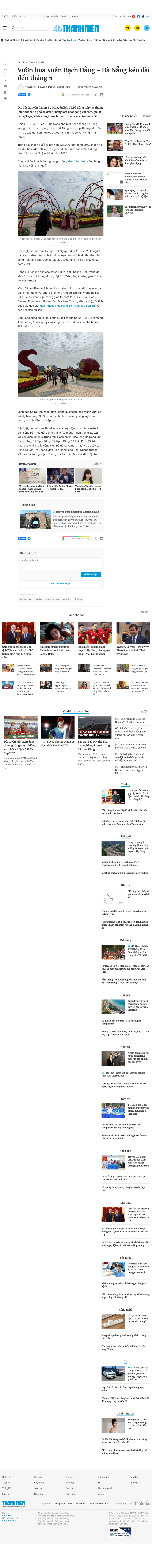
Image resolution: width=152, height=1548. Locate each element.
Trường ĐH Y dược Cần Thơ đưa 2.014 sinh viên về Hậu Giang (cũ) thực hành (138, 1161)
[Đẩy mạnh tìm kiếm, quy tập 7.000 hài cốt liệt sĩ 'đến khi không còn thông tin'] (113, 796)
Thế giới (24, 40)
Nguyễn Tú (30, 87)
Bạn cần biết (52, 16)
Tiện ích (64, 16)
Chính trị (8, 40)
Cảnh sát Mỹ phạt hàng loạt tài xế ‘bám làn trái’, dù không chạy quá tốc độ (125, 1400)
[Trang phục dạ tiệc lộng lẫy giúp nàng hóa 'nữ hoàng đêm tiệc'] (113, 1425)
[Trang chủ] (2, 40)
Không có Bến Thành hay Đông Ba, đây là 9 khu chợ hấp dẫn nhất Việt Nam (125, 1033)
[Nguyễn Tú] (21, 87)
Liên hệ (74, 16)
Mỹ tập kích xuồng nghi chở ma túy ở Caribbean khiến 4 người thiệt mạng (120, 863)
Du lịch (74, 40)
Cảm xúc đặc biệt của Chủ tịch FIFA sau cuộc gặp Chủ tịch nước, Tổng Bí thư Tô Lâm (138, 1214)
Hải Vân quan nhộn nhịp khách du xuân (77, 511)
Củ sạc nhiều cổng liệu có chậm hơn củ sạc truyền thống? (138, 1318)
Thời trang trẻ (139, 40)
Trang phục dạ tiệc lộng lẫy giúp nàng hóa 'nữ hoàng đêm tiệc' (137, 1424)
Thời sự (16, 40)
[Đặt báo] (137, 28)
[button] (5, 64)
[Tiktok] (143, 16)
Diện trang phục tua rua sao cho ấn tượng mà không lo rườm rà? (124, 1451)
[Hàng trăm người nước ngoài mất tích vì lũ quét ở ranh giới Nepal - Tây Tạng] (113, 848)
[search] (30, 28)
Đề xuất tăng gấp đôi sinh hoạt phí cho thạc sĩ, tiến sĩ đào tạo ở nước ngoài (125, 1178)
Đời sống (40, 40)
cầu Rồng (78, 599)
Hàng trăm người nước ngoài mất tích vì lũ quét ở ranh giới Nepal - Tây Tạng (138, 847)
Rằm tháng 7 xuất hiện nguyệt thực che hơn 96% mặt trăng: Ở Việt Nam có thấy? (124, 981)
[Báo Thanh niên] (13, 1504)
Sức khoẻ (39, 1482)
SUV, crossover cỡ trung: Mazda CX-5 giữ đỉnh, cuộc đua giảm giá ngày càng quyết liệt (138, 1373)
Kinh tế (32, 40)
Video (119, 40)
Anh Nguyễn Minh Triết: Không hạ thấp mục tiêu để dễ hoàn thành (124, 1137)
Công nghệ (107, 40)
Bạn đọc (134, 1477)
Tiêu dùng (127, 40)
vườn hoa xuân (52, 599)
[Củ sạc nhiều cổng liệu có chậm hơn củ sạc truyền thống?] (113, 1321)
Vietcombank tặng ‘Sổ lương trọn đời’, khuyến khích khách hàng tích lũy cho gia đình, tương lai (125, 925)
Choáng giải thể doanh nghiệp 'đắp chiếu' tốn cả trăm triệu (124, 912)
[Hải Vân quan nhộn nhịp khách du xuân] (35, 519)
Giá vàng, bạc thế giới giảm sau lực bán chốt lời (139, 894)
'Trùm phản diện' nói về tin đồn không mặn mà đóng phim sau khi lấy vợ (138, 1057)
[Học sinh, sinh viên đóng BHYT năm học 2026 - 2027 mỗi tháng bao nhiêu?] (113, 1269)
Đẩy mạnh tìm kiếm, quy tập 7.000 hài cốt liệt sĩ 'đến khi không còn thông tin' (138, 795)
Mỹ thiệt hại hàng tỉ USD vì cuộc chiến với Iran (125, 873)
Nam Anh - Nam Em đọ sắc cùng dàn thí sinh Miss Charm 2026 (123, 1074)
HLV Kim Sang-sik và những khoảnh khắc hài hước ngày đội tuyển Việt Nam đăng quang (125, 1244)
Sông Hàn (66, 599)
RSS (70, 1503)
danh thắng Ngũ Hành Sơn (56, 305)
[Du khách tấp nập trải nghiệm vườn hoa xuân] (60, 364)
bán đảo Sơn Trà (85, 305)
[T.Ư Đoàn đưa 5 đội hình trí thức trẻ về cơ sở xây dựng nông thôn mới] (113, 1110)
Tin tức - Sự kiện (36, 62)
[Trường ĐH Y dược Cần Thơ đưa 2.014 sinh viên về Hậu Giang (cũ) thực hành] (113, 1162)
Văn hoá (70, 1482)
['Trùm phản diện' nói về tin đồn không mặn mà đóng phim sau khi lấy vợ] (113, 1058)
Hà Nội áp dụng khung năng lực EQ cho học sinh (123, 1189)
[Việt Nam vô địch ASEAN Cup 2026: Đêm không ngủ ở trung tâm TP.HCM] (113, 952)
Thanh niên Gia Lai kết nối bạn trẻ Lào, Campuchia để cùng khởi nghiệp (121, 1126)
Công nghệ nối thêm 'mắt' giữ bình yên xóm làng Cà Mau (124, 1348)
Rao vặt (134, 1482)
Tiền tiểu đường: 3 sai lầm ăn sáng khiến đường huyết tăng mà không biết (126, 1296)
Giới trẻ (58, 40)
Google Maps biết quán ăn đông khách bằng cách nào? (124, 1337)
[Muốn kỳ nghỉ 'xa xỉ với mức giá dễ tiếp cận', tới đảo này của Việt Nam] (113, 1006)
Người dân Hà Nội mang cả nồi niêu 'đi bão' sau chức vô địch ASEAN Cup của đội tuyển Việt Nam (125, 969)
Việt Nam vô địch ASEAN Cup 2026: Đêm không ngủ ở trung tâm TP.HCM (138, 951)
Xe (114, 40)
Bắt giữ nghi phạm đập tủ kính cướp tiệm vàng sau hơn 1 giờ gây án (125, 812)
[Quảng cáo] (128, 28)
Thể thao (97, 40)
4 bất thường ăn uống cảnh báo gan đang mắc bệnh (125, 1285)
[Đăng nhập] (147, 28)
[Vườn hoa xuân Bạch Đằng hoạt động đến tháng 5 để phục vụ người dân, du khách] (60, 203)
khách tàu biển (76, 161)
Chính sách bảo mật (98, 1503)
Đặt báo (46, 1503)
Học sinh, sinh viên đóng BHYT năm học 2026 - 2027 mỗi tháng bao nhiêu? (138, 1268)
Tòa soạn (80, 1503)
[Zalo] (148, 16)
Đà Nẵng (22, 599)
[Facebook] (138, 16)
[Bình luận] (5, 86)
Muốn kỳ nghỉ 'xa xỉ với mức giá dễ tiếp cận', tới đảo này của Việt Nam (138, 1005)
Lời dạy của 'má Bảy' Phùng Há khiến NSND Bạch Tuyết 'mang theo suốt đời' (124, 1085)
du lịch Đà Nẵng (35, 599)
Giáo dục (66, 40)
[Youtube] (134, 16)
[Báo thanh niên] (76, 28)
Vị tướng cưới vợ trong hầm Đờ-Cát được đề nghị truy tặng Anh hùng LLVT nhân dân (123, 822)
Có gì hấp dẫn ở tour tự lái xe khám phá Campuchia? (121, 1022)
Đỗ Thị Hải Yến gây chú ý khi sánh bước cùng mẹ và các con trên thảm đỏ (124, 1441)
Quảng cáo (59, 1503)
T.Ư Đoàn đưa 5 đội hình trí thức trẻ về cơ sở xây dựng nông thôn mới (138, 1109)
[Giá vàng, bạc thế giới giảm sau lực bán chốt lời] (113, 897)
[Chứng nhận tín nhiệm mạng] (120, 1532)
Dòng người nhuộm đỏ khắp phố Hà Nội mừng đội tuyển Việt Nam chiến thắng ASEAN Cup (125, 1231)
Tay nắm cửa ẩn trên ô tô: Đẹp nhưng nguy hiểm (123, 1389)
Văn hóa (81, 40)
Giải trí (89, 40)
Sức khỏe (49, 40)
